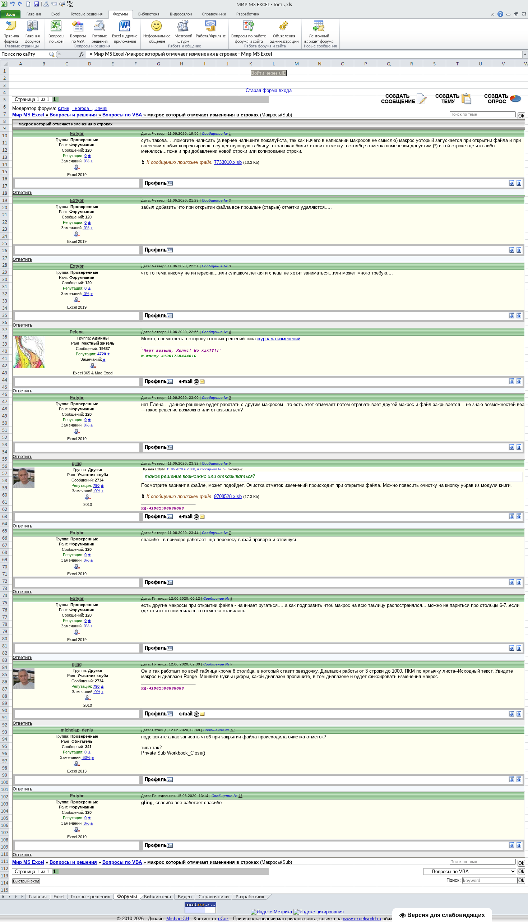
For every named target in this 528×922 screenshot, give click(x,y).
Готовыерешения (100, 38)
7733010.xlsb (228, 162)
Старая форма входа (269, 90)
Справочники (214, 14)
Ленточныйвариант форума (319, 38)
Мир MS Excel (28, 114)
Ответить (22, 192)
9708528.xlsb (228, 496)
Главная (34, 14)
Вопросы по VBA (122, 114)
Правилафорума (11, 38)
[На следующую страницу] (20, 4)
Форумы (120, 14)
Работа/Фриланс (211, 36)
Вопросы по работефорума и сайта (248, 38)
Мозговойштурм (183, 38)
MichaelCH (177, 918)
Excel (55, 14)
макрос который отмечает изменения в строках (203, 114)
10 (232, 730)
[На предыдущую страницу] (13, 4)
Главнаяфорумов (33, 38)
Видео (185, 897)
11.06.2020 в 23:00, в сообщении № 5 (195, 469)
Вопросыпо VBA (78, 38)
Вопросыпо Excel (56, 38)
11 (240, 796)
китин (63, 108)
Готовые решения (87, 14)
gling (77, 463)
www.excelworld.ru (362, 918)
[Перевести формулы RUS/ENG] (70, 4)
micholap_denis (77, 730)
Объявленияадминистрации (284, 38)
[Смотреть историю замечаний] (102, 359)
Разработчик (247, 14)
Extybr (77, 133)
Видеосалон (181, 14)
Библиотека (148, 14)
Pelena (77, 332)
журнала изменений (278, 338)
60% (86, 757)
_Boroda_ (82, 108)
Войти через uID (268, 73)
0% (86, 161)
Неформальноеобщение (157, 38)
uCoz (223, 918)
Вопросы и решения (73, 114)
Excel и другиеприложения (125, 38)
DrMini (100, 108)
